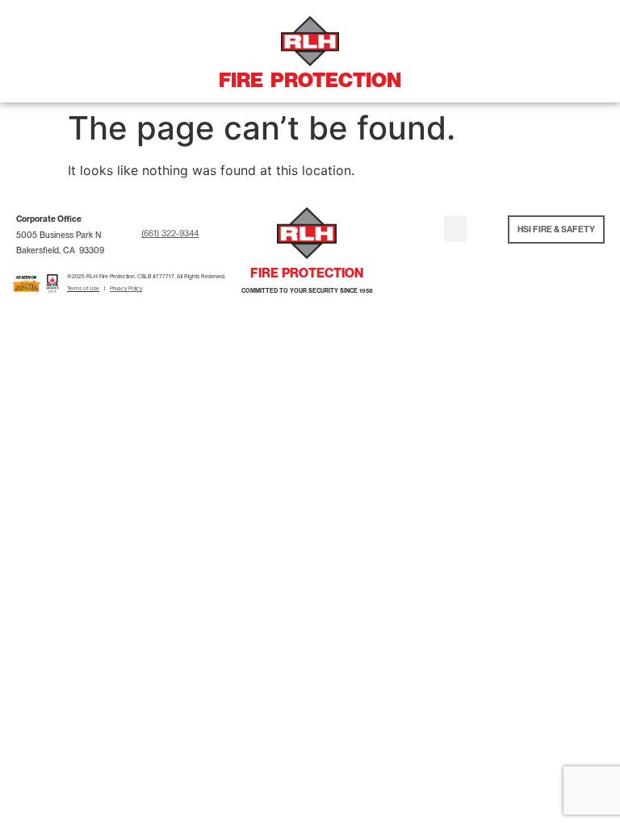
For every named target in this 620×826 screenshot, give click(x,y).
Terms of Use (83, 289)
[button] (455, 228)
